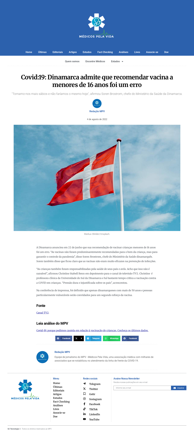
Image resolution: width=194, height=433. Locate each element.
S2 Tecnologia (13, 429)
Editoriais (58, 52)
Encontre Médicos (95, 61)
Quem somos (72, 61)
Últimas (42, 52)
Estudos (87, 52)
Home (29, 52)
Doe (166, 52)
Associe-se (152, 52)
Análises (123, 52)
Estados (115, 61)
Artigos (73, 52)
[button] (63, 338)
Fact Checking (105, 52)
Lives (137, 52)
